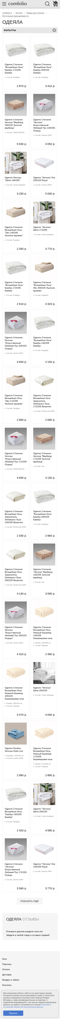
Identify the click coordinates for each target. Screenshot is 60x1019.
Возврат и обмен (10, 980)
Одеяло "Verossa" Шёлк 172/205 (42, 228)
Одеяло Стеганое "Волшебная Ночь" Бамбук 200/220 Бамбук (42, 68)
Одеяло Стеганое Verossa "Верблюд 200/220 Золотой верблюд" (14, 123)
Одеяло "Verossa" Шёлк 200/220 (42, 689)
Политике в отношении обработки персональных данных (27, 1006)
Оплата (6, 969)
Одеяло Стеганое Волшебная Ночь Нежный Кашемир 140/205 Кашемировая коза (42, 632)
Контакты (7, 985)
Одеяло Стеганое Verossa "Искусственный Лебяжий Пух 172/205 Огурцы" (16, 459)
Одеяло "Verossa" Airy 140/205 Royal (44, 865)
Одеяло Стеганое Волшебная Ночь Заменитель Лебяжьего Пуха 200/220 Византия (14, 574)
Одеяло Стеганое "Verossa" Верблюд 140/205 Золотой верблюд (42, 573)
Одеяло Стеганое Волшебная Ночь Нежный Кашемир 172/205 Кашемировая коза (42, 754)
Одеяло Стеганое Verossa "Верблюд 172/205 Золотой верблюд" (42, 457)
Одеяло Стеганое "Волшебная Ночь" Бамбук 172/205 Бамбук (14, 68)
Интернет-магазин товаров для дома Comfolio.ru (17, 3)
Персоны (6, 964)
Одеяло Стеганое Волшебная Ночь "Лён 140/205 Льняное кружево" (14, 231)
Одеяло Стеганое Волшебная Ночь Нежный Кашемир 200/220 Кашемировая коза (14, 693)
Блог (4, 959)
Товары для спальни (35, 13)
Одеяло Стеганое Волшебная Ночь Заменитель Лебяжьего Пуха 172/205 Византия (42, 401)
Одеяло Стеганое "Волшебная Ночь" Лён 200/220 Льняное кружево (44, 286)
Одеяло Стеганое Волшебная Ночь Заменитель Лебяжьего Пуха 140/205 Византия (14, 517)
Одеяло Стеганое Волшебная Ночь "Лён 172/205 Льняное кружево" (14, 399)
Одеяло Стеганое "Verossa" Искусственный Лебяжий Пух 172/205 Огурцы (16, 869)
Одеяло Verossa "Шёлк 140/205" (13, 178)
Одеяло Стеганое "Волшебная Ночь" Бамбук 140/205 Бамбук (42, 341)
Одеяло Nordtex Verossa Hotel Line (14, 749)
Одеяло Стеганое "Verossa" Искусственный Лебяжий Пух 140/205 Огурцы (44, 125)
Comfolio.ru (7, 13)
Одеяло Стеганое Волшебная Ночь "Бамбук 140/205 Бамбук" (14, 813)
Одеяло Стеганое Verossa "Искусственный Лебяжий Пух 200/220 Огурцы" (16, 343)
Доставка (6, 974)
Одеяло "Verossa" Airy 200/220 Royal (44, 178)
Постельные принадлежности (15, 16)
